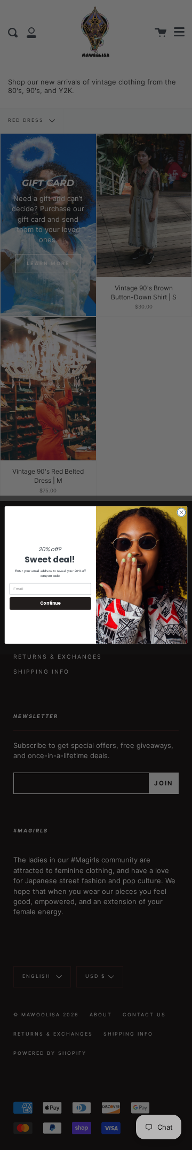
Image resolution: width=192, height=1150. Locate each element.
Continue (50, 603)
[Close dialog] (181, 512)
